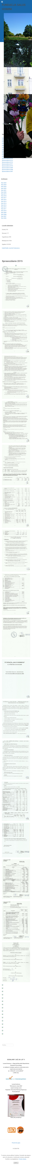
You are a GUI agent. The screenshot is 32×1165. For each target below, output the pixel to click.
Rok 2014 (3, 203)
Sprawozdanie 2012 (7, 162)
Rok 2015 (3, 201)
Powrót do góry (16, 1143)
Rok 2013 (3, 205)
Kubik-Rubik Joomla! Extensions (11, 248)
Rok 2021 (3, 190)
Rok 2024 (3, 184)
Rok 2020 (3, 192)
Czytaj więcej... (23, 1159)
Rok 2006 (3, 218)
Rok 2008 (3, 214)
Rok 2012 (3, 207)
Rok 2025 (3, 183)
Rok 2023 (3, 186)
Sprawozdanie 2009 (7, 167)
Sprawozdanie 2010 (7, 166)
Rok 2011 (3, 209)
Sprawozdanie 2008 (7, 169)
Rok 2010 (3, 210)
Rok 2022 (3, 188)
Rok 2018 (3, 196)
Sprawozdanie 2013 (7, 160)
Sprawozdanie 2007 (7, 171)
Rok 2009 (3, 212)
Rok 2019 (3, 194)
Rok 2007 (3, 216)
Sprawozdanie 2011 (7, 164)
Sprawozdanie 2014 (7, 158)
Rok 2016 (3, 199)
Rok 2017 (3, 197)
